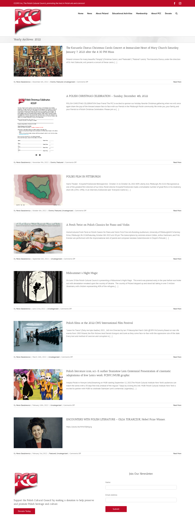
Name (107, 482)
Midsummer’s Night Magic (82, 273)
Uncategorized (69, 82)
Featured (59, 82)
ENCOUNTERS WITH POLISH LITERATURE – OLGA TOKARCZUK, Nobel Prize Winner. (116, 419)
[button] (176, 13)
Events (53, 82)
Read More (177, 82)
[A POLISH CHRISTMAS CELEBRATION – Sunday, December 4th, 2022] (38, 125)
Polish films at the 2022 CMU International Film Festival (99, 323)
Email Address (111, 495)
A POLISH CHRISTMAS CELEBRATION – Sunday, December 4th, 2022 (107, 96)
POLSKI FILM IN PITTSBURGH (83, 176)
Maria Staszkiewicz (23, 82)
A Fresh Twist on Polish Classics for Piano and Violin (97, 224)
